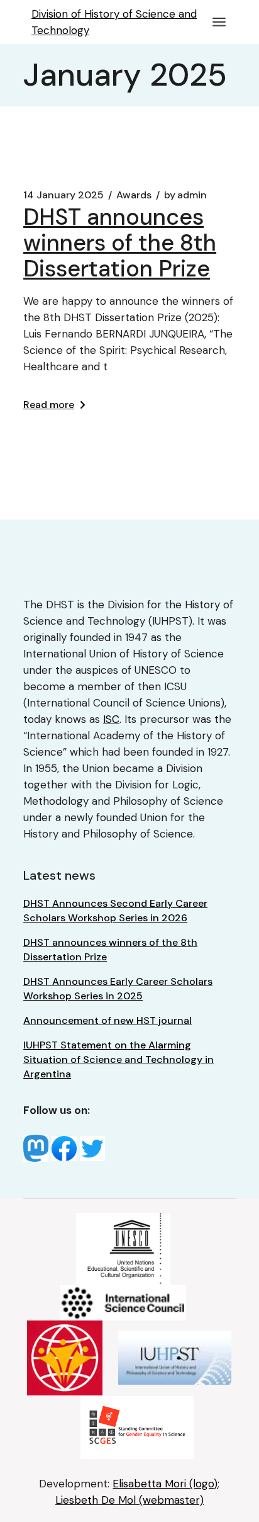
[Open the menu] (219, 22)
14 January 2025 (63, 195)
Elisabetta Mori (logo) (165, 1484)
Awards (134, 195)
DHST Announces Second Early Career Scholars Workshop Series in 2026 (115, 910)
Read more (48, 404)
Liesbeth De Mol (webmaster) (129, 1500)
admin (185, 195)
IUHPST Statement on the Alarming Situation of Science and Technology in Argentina (118, 1059)
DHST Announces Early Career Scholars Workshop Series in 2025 (117, 988)
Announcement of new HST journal (107, 1020)
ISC (111, 719)
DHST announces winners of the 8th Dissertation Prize (119, 242)
